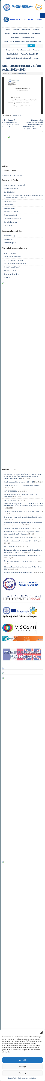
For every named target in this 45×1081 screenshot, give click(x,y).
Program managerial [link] (11, 188)
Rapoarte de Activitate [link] (11, 211)
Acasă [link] (8, 29)
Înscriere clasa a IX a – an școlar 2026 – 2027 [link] (19, 482)
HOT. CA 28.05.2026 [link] (11, 500)
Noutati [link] (7, 34)
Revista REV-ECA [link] (10, 270)
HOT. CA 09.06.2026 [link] (11, 491)
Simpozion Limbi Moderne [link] (12, 274)
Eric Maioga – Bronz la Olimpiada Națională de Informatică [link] (23, 517)
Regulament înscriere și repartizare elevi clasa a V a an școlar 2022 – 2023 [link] (12, 123)
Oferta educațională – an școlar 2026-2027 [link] (18, 528)
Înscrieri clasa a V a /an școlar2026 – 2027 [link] (18, 537)
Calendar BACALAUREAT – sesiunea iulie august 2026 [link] (22, 485)
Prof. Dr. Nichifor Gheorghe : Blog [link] (15, 263)
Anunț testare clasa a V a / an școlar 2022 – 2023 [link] (21, 67)
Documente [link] (15, 38)
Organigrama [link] (8, 205)
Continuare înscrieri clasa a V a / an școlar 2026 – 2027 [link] (22, 511)
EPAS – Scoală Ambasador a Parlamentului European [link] (22, 42)
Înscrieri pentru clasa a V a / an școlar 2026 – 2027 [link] (20, 541)
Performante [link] (36, 34)
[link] (22, 12)
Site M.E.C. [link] (7, 277)
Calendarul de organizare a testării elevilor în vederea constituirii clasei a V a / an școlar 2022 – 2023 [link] (33, 124)
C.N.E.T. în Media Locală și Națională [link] (18, 58)
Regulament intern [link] (10, 201)
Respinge (22, 1067)
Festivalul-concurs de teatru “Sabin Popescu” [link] (18, 572)
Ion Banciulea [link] (22, 73)
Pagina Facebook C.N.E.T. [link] (29, 54)
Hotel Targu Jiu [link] (9, 239)
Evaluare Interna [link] (9, 208)
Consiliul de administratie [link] (12, 218)
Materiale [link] (36, 29)
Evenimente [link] (26, 29)
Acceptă (22, 1060)
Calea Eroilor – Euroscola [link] (12, 257)
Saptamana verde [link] (28, 38)
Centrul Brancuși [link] (9, 236)
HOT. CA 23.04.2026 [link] (11, 546)
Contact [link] (36, 58)
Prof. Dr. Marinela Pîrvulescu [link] (13, 260)
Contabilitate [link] (8, 225)
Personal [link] (36, 50)
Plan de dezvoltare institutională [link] (14, 185)
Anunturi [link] (16, 29)
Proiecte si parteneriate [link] (21, 34)
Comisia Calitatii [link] (12, 54)
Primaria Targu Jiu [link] (10, 243)
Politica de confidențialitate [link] (27, 1078)
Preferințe (22, 1073)
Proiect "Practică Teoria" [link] (12, 267)
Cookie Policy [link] (12, 1078)
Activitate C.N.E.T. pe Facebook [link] (12, 175)
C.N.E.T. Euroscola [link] (10, 253)
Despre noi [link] (10, 50)
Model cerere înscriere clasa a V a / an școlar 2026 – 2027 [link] (23, 556)
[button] (41, 1032)
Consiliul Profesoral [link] (10, 222)
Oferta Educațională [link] (23, 50)
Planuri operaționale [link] (11, 215)
